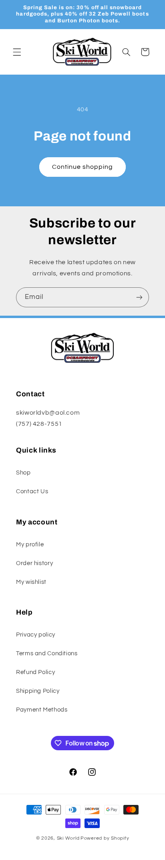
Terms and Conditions (47, 653)
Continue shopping (82, 167)
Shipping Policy (37, 691)
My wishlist (31, 582)
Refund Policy (35, 672)
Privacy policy (35, 635)
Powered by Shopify (104, 838)
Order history (34, 563)
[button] (17, 52)
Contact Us (32, 491)
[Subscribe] (139, 297)
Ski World (68, 838)
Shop (23, 473)
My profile (30, 545)
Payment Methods (41, 710)
